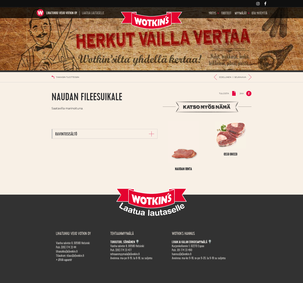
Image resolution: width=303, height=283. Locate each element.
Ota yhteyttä (259, 13)
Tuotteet (226, 13)
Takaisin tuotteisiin (67, 77)
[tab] (105, 133)
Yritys (212, 13)
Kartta (209, 242)
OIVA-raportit (64, 260)
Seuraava (240, 77)
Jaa (242, 93)
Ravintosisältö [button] (66, 134)
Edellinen (225, 77)
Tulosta (224, 93)
